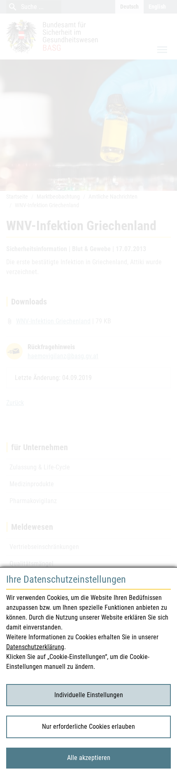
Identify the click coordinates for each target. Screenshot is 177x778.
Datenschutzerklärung (35, 647)
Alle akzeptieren (88, 758)
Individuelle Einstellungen (88, 695)
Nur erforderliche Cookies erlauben (88, 726)
